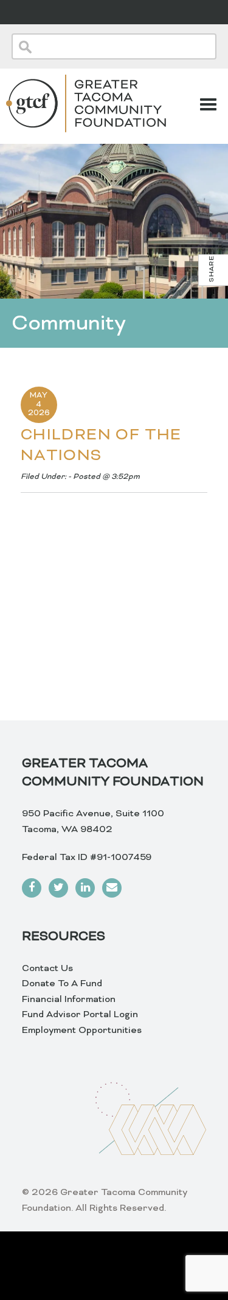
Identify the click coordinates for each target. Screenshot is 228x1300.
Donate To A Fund (62, 984)
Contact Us (47, 969)
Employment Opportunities (82, 1030)
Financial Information (69, 1000)
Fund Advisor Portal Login (80, 1015)
